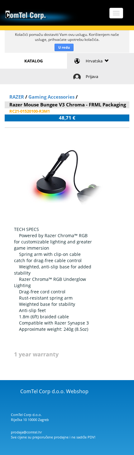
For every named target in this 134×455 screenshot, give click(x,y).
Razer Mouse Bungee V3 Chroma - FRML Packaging (67, 104)
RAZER (16, 97)
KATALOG (33, 61)
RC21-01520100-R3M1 (29, 111)
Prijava (92, 76)
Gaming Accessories (51, 97)
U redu (64, 47)
